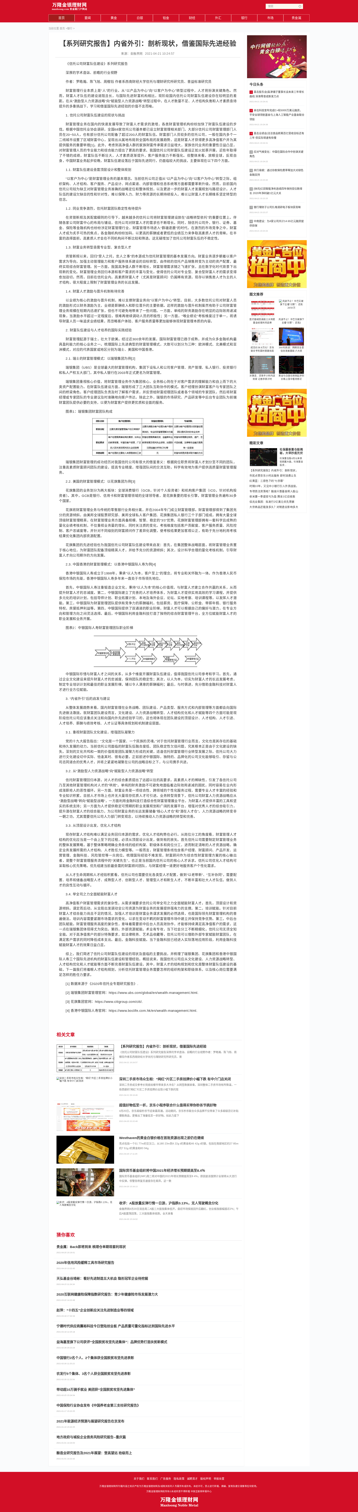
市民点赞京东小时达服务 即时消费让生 (272, 475)
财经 (192, 18)
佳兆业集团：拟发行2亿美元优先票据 (271, 501)
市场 (270, 18)
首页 (61, 18)
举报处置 (219, 1478)
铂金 (166, 18)
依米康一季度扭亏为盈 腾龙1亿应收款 (272, 496)
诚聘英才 (192, 1478)
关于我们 (139, 1478)
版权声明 (205, 1478)
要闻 (87, 18)
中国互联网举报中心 (201, 1491)
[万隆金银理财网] (69, 5)
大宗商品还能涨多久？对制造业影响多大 (273, 506)
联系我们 (152, 1478)
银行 (244, 18)
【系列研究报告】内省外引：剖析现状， (273, 470)
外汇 (218, 18)
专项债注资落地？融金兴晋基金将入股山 (273, 491)
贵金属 (297, 18)
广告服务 (165, 1478)
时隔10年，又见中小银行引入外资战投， (274, 486)
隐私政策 (179, 1478)
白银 (140, 18)
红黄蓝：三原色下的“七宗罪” (266, 480)
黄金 (114, 18)
